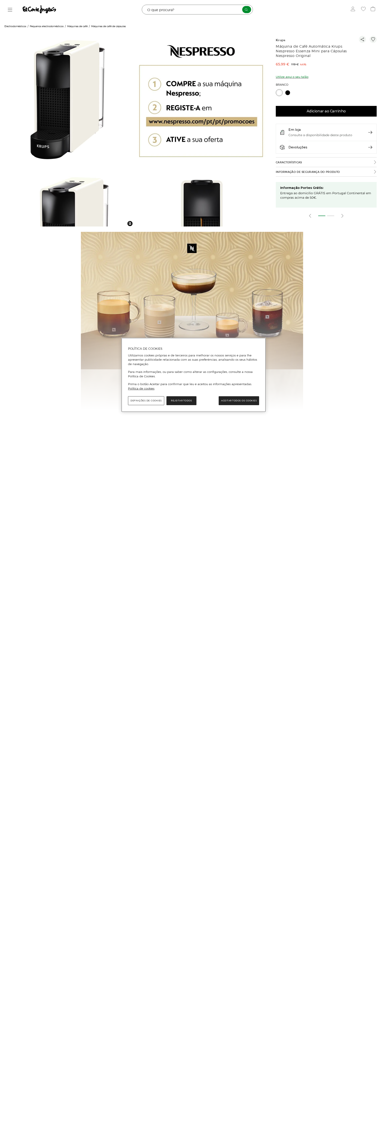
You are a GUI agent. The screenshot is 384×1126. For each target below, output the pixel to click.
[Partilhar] (362, 39)
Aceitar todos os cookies (239, 400)
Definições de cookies (146, 400)
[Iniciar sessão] (354, 9)
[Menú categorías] (10, 9)
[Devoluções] (370, 147)
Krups (281, 40)
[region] (193, 375)
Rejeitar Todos (181, 400)
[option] (67, 100)
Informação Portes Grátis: (302, 188)
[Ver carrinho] (373, 9)
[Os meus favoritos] (364, 9)
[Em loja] (370, 132)
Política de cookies (141, 388)
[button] (130, 223)
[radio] (279, 92)
